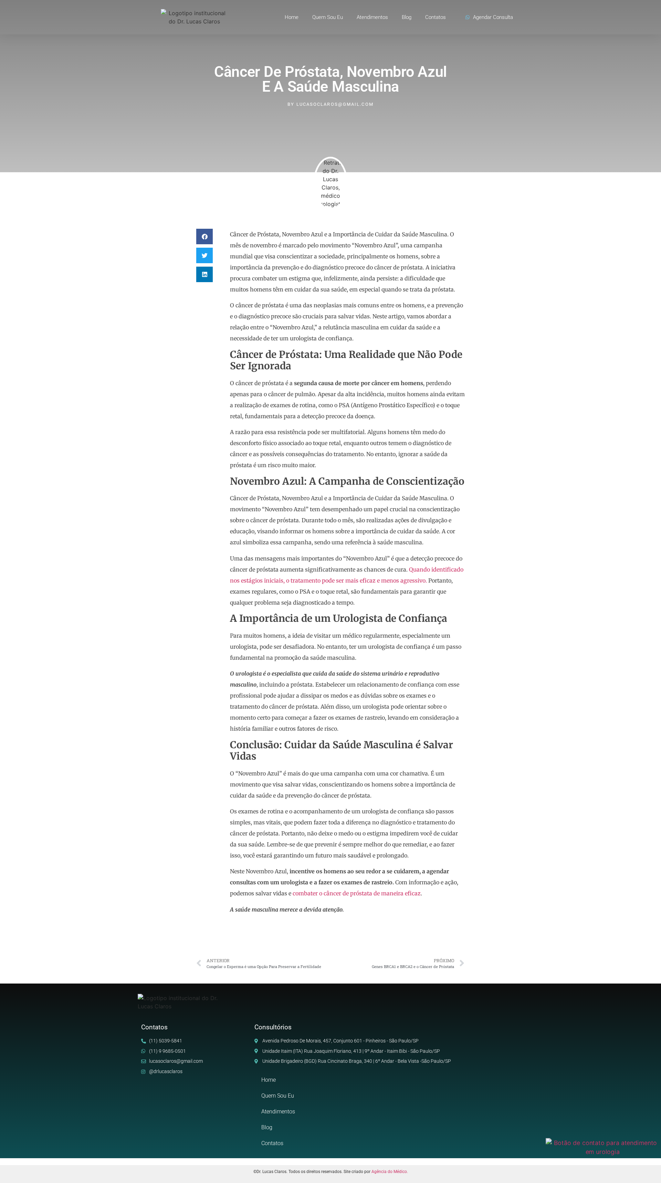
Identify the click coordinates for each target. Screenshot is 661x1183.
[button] (204, 236)
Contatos (435, 17)
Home (291, 17)
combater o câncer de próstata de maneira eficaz (357, 893)
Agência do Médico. (389, 1171)
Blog (406, 17)
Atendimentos (372, 17)
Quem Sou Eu (327, 17)
